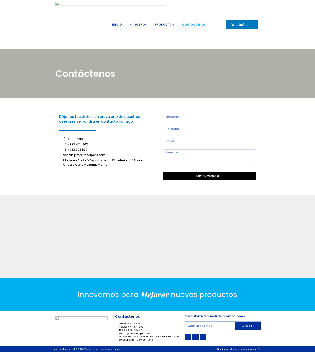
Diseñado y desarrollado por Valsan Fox (239, 349)
